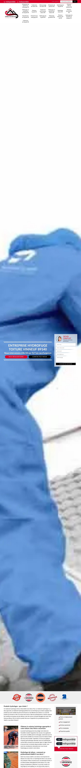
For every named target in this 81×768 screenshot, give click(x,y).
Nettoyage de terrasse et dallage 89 (69, 16)
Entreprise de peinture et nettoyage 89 (25, 6)
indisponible (10, 2)
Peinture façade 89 (34, 11)
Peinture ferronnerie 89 (69, 11)
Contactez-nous (39, 357)
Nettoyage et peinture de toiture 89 (51, 11)
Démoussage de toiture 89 (43, 5)
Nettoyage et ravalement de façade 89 (25, 11)
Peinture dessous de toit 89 (60, 16)
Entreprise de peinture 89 (51, 5)
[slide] (40, 384)
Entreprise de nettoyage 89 (34, 16)
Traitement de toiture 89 (34, 5)
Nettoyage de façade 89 (43, 16)
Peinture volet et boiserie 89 (69, 6)
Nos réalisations (16, 357)
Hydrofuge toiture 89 (60, 11)
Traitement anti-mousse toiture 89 (43, 11)
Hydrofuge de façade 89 (60, 5)
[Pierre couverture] (12, 13)
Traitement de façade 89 (25, 21)
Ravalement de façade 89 (25, 16)
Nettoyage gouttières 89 (51, 16)
